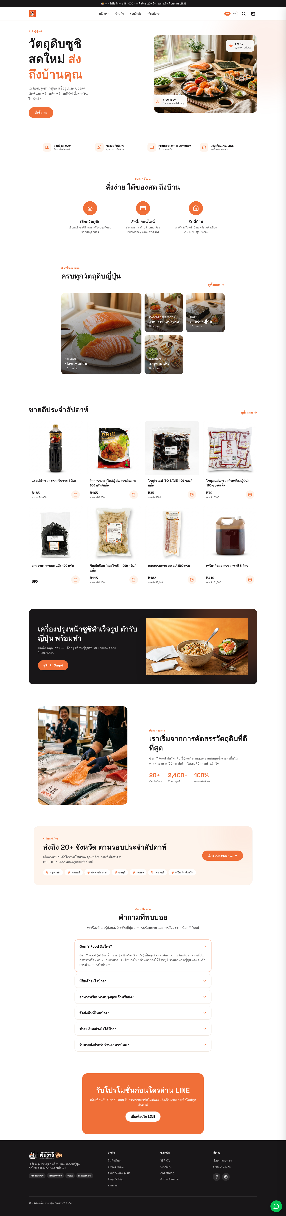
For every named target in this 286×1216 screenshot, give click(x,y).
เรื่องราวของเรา (222, 1160)
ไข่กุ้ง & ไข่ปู (115, 1179)
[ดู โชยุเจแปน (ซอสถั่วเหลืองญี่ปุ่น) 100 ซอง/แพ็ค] (250, 494)
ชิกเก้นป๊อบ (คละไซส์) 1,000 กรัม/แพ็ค (113, 568)
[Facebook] (216, 1177)
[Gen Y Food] (32, 13)
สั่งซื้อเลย (41, 113)
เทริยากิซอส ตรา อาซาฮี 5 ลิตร (227, 566)
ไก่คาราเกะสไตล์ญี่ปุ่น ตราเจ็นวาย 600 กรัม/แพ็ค (113, 482)
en (234, 13)
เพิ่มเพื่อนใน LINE (143, 1116)
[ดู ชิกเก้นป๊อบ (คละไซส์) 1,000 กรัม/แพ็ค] (133, 579)
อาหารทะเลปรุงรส (119, 1173)
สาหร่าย (113, 1185)
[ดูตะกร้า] (253, 13)
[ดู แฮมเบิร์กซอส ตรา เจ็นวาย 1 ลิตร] (75, 494)
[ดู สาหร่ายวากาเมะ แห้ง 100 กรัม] (75, 579)
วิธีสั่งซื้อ (165, 1160)
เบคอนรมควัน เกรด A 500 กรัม (169, 566)
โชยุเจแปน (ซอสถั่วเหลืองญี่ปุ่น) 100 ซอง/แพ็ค (227, 482)
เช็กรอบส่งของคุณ (220, 855)
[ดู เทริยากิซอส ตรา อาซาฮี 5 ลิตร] (250, 579)
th (227, 13)
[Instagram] (226, 1177)
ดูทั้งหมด (214, 285)
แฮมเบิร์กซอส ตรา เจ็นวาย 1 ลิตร (54, 480)
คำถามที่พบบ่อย (169, 1179)
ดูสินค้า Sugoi (53, 665)
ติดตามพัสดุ (167, 1173)
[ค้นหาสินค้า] (244, 13)
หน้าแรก (104, 13)
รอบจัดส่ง (135, 13)
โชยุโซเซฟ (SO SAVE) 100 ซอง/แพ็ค (170, 482)
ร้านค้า (119, 13)
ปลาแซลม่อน (116, 1167)
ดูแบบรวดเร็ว (58, 470)
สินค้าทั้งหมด (115, 1160)
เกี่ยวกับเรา (154, 13)
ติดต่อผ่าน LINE (222, 1167)
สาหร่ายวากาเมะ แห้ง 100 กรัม (53, 566)
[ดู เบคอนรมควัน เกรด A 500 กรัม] (192, 579)
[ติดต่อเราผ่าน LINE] (276, 1206)
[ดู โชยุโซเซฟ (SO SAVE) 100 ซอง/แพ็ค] (192, 494)
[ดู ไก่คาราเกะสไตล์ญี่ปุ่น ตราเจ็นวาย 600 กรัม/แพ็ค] (133, 494)
